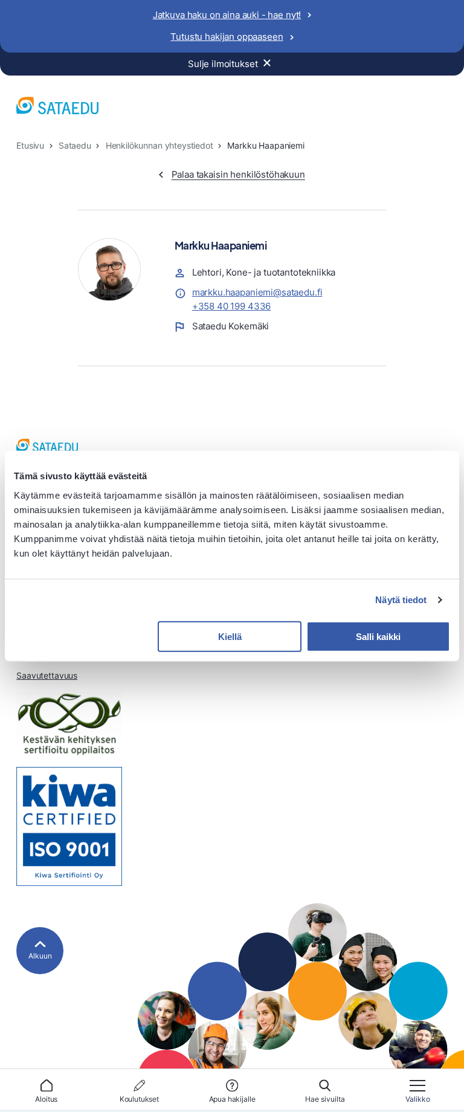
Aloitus (46, 1099)
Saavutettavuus (46, 675)
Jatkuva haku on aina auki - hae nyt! (227, 15)
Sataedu (75, 145)
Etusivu (30, 145)
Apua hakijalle (232, 1099)
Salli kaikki (378, 636)
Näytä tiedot (401, 600)
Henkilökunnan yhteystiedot (159, 145)
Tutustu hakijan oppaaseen (226, 36)
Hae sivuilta (325, 1099)
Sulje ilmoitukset (222, 64)
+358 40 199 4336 (231, 306)
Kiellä (230, 636)
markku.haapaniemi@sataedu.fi (257, 292)
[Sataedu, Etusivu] (57, 107)
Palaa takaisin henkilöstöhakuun (238, 174)
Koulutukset (139, 1099)
